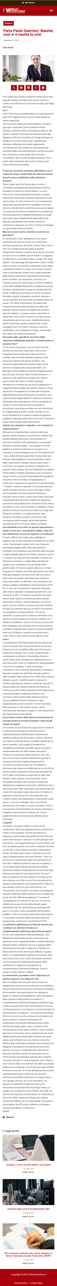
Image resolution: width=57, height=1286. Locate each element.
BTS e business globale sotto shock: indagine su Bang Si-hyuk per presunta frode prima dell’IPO (28, 1254)
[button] (14, 87)
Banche (10, 1117)
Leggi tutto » (28, 1172)
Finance (8, 23)
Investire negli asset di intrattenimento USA (28, 1209)
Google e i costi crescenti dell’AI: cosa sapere (28, 1164)
